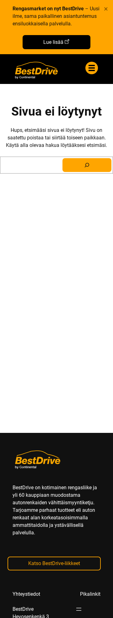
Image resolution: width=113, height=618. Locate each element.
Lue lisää (53, 42)
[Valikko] (91, 68)
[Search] (86, 165)
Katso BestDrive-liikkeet (54, 563)
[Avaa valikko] (79, 609)
